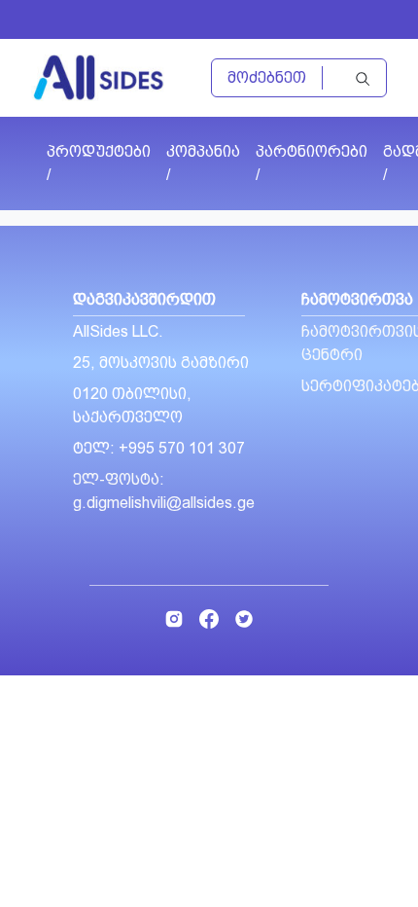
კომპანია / (203, 163)
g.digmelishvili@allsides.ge (164, 502)
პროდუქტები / (99, 163)
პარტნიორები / (311, 163)
